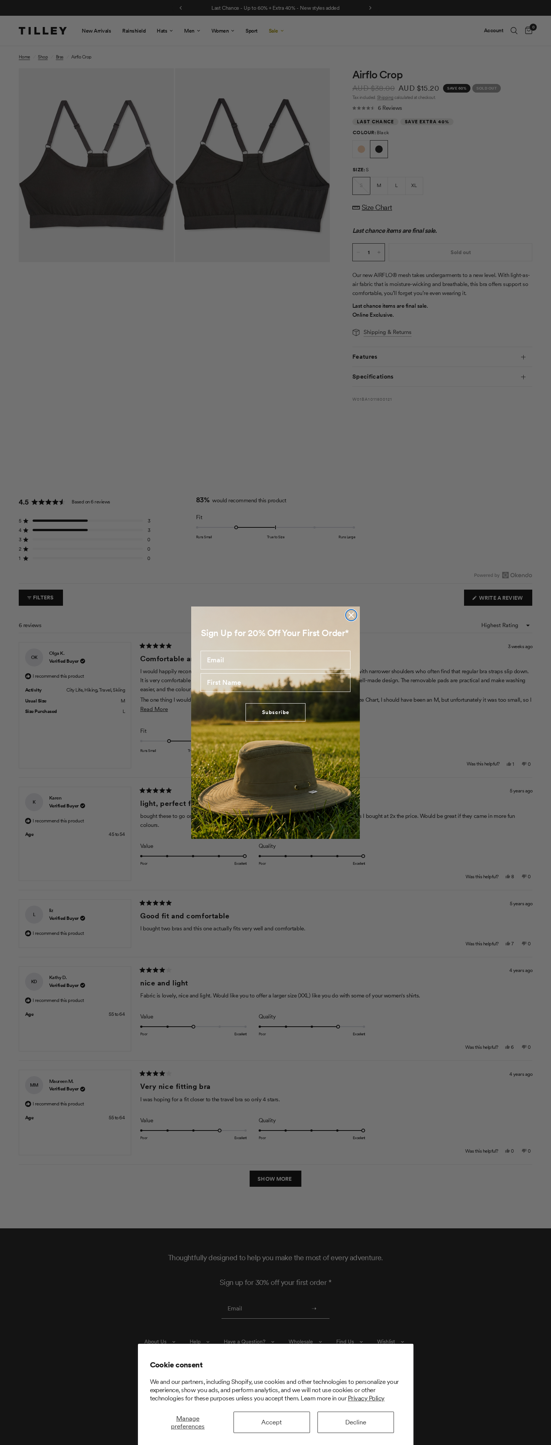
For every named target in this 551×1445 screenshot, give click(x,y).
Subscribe (275, 712)
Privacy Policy (366, 1398)
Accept (271, 1422)
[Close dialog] (351, 615)
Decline (355, 1422)
